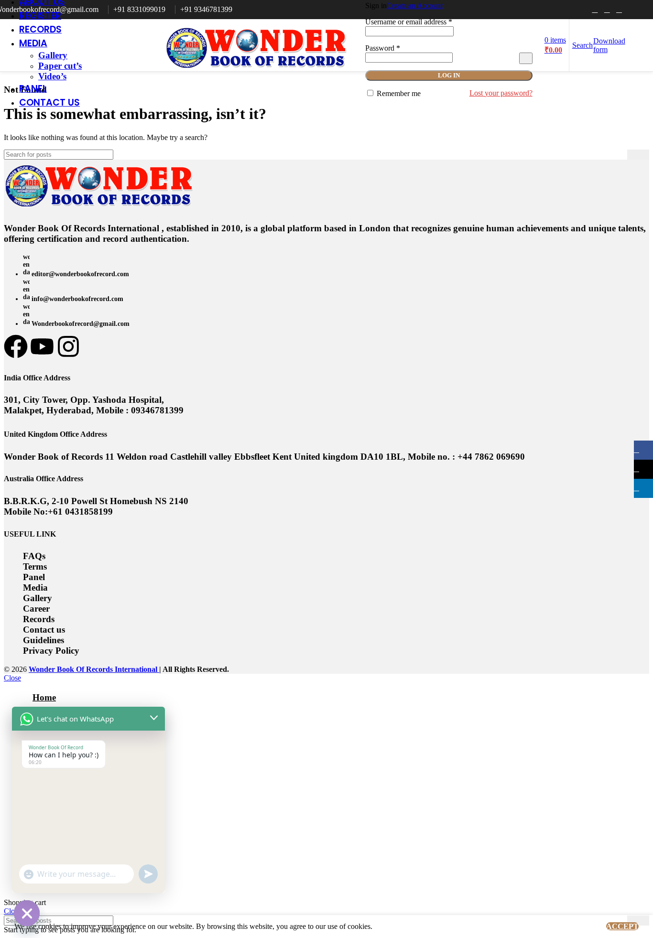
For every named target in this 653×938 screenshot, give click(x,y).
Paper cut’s (60, 66)
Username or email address (408, 22)
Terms (35, 566)
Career (36, 609)
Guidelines (43, 640)
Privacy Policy (51, 651)
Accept (622, 926)
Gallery (52, 55)
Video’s (52, 76)
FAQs (34, 556)
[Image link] (99, 209)
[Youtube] (42, 346)
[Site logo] (256, 73)
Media (35, 587)
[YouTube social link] (619, 9)
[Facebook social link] (595, 9)
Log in (449, 75)
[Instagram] (68, 346)
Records (38, 619)
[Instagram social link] (607, 9)
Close (12, 678)
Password (382, 48)
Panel (34, 577)
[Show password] (526, 58)
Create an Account (415, 5)
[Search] (638, 155)
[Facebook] (16, 346)
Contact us (44, 630)
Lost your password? (501, 93)
